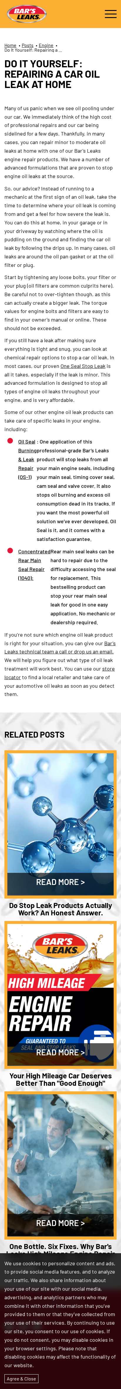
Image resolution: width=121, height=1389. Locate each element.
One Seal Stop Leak (82, 366)
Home (10, 45)
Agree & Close (21, 1378)
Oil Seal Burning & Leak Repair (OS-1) (27, 459)
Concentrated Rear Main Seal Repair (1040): (34, 564)
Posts (27, 45)
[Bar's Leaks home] (26, 14)
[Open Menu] (111, 14)
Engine (46, 45)
